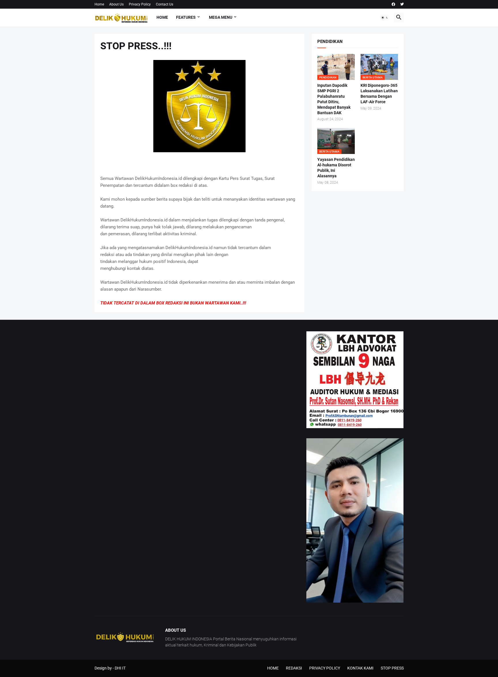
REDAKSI (294, 668)
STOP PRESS (392, 668)
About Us (116, 4)
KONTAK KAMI (360, 668)
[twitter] (402, 4)
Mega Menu (220, 17)
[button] (385, 17)
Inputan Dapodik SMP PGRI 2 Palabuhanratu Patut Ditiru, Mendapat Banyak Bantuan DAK (333, 99)
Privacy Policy (140, 4)
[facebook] (393, 4)
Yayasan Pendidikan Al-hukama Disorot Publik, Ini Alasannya (336, 167)
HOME (273, 668)
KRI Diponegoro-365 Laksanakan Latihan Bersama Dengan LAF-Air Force (379, 93)
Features (186, 17)
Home (99, 4)
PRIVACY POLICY (324, 668)
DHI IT (120, 668)
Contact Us (164, 4)
